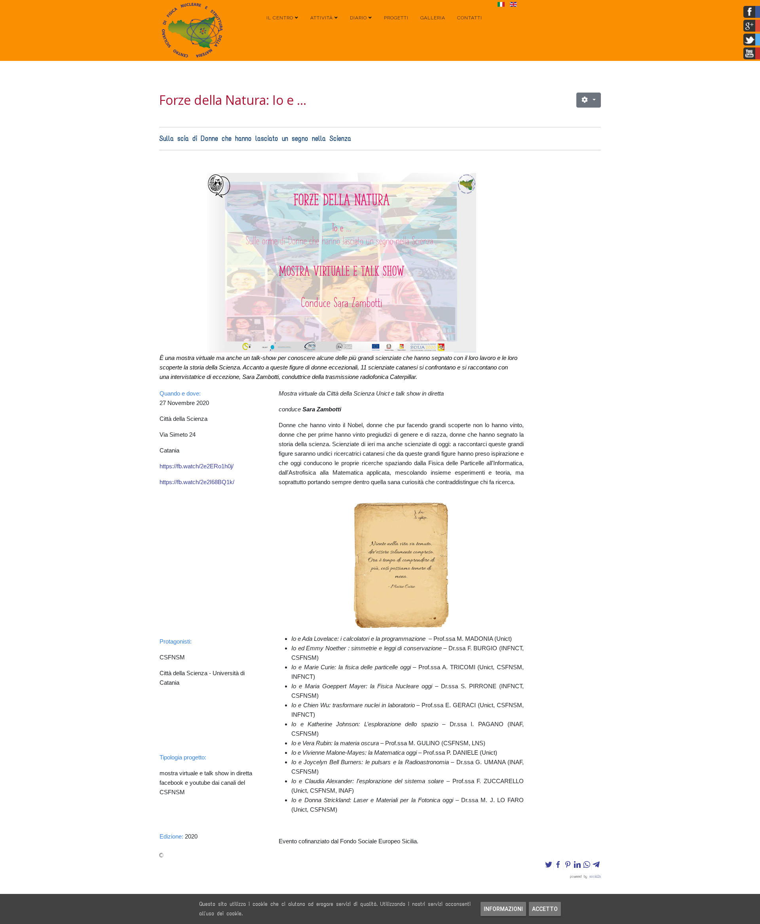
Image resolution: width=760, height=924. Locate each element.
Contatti (469, 18)
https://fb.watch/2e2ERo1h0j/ (197, 466)
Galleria (432, 18)
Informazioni (503, 909)
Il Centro (279, 18)
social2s (595, 876)
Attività (321, 18)
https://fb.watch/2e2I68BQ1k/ (197, 482)
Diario (358, 18)
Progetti (396, 18)
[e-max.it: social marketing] (380, 855)
